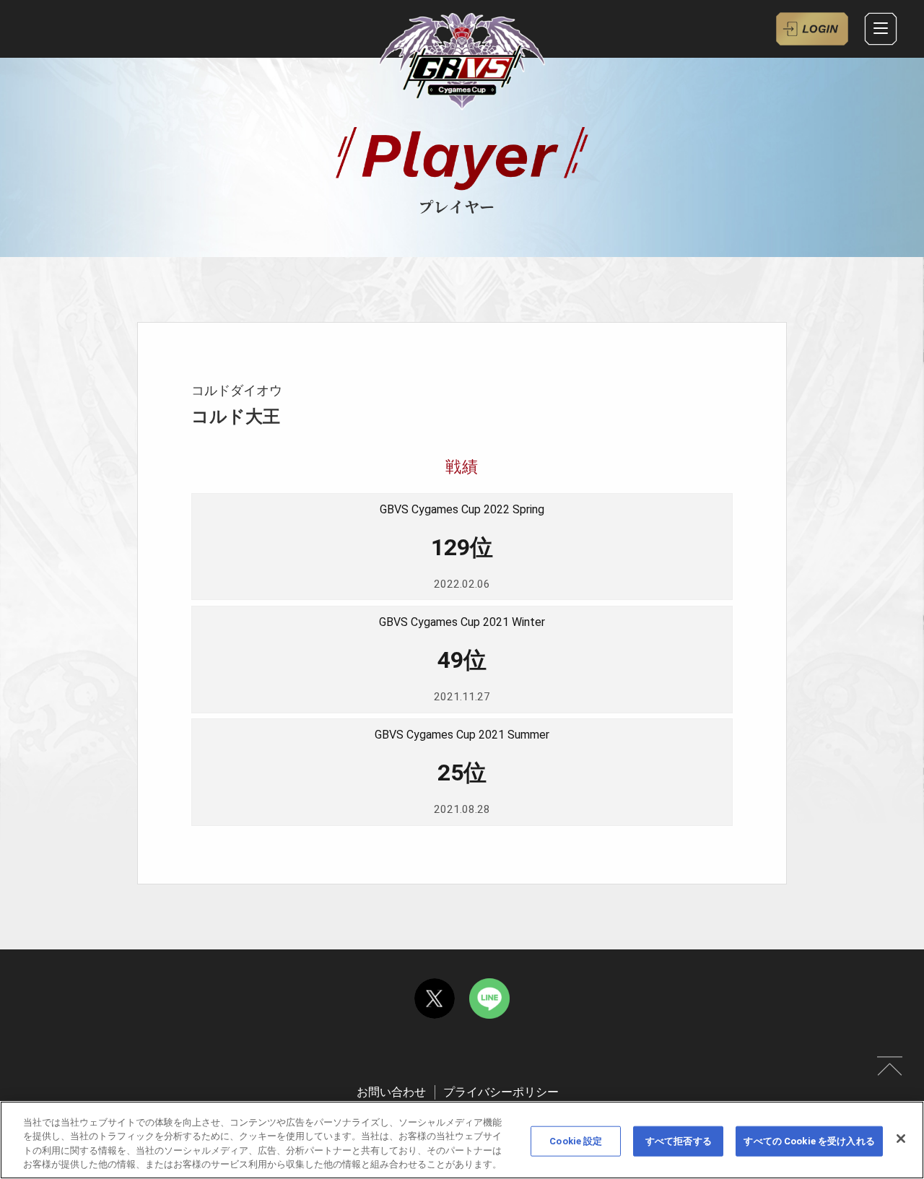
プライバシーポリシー (501, 1092)
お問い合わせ (391, 1092)
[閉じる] (901, 1138)
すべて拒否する (678, 1141)
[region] (462, 1140)
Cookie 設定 (575, 1141)
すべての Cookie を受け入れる (809, 1141)
